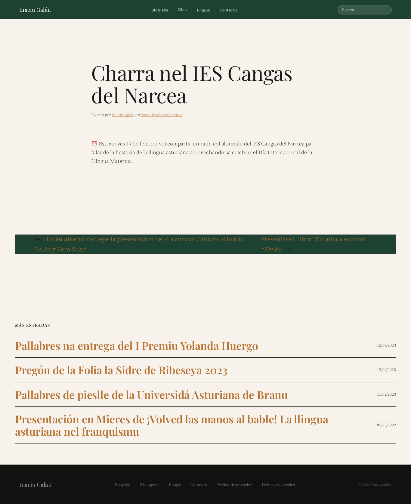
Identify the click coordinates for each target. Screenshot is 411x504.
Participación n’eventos (161, 114)
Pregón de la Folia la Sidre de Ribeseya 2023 (121, 370)
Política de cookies (278, 484)
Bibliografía (149, 484)
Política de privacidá (234, 484)
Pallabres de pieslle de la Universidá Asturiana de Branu (151, 394)
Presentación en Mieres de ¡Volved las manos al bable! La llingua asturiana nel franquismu (171, 425)
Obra (182, 9)
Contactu (228, 10)
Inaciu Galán (35, 9)
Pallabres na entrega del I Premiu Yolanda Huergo (136, 345)
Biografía (160, 10)
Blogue (203, 10)
